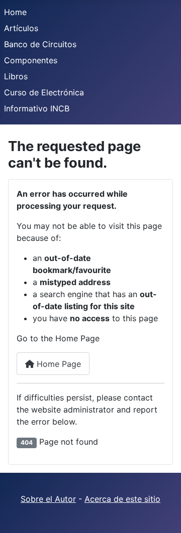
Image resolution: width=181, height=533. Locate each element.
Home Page (57, 364)
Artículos (21, 28)
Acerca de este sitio (122, 499)
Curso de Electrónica (44, 92)
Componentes (30, 60)
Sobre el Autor (48, 499)
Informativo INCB (36, 108)
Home (15, 12)
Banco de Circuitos (40, 44)
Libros (16, 76)
